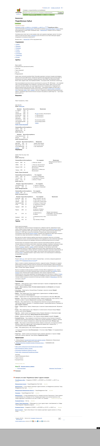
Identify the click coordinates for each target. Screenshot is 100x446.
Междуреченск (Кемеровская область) (24, 390)
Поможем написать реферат (27, 366)
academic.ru (18, 14)
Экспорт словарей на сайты (20, 421)
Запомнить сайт (46, 7)
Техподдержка (33, 418)
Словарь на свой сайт (55, 7)
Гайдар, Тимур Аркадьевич (21, 403)
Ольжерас (17, 393)
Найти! (60, 12)
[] (19, 232)
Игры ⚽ (51, 14)
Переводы (39, 14)
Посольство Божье (21, 368)
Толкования (32, 14)
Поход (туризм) (19, 409)
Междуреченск (18, 386)
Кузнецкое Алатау (19, 407)
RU (61, 7)
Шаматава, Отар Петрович (55, 368)
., (28, 346)
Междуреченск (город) (20, 384)
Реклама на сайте (39, 418)
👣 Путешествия (19, 419)
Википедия (26, 14)
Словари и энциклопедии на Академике (34, 10)
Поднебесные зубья (20, 380)
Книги (45, 14)
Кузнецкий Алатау (19, 400)
